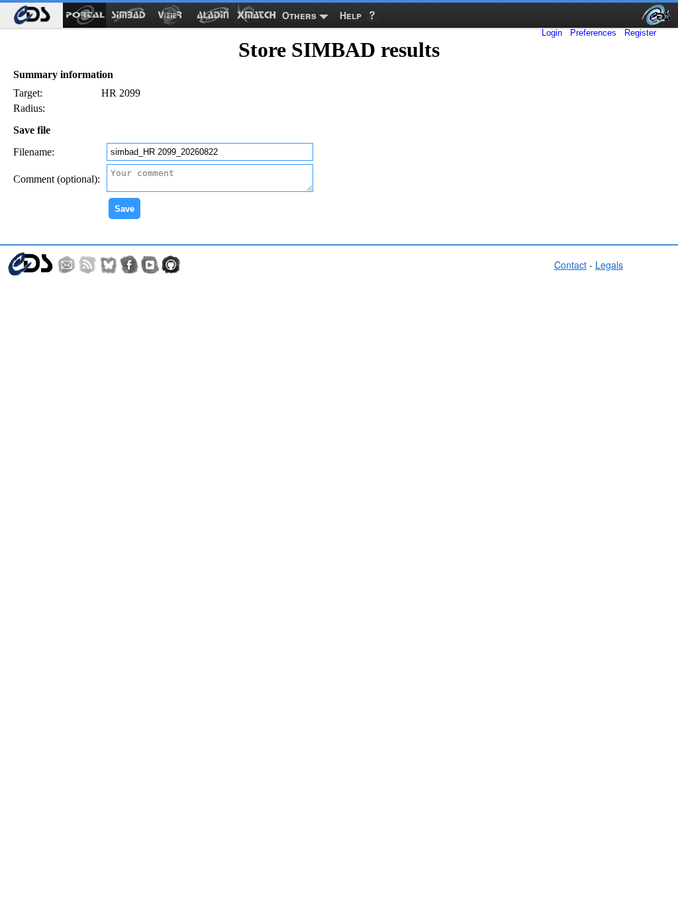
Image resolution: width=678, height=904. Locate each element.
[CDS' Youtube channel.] (150, 264)
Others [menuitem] (299, 15)
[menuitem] (31, 15)
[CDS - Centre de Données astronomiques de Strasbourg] (30, 264)
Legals (609, 264)
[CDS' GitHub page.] (171, 264)
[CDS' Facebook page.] (129, 264)
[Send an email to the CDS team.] (67, 264)
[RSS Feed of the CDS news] (87, 264)
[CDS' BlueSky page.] (108, 264)
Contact (570, 264)
